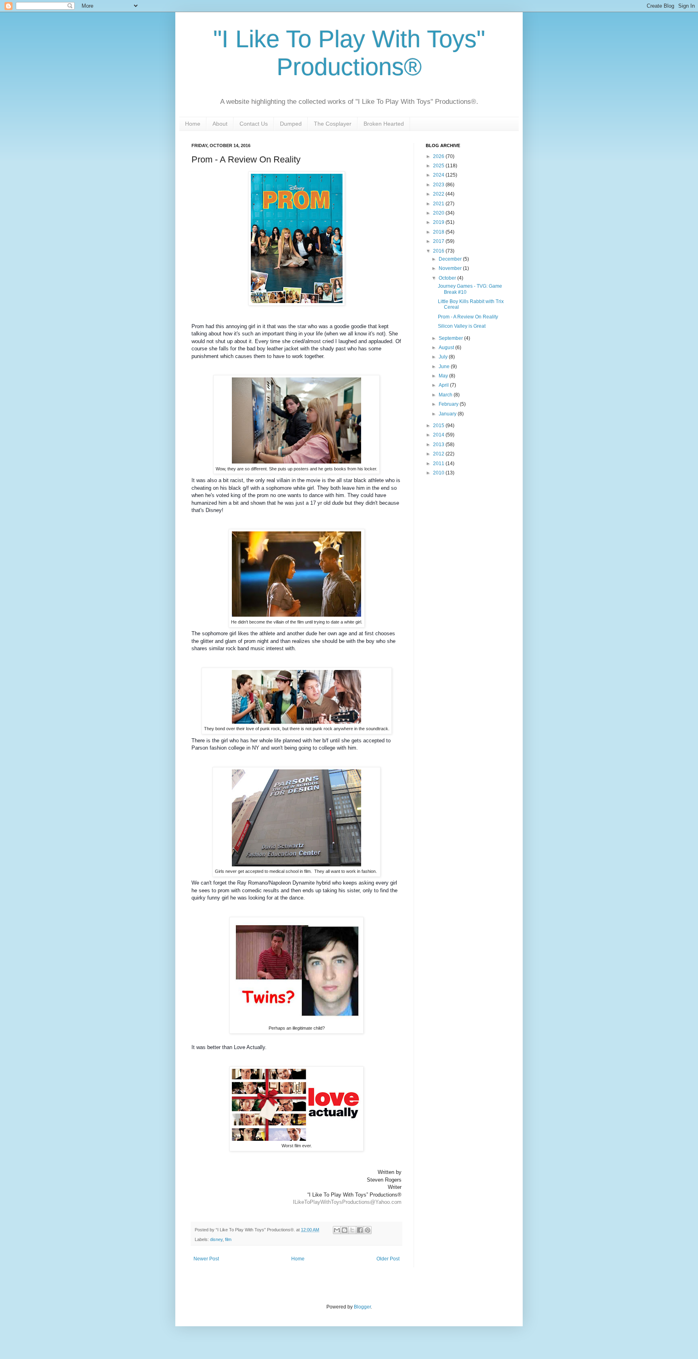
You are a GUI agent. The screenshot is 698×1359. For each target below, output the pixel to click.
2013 (439, 444)
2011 (439, 463)
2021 (439, 203)
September (451, 338)
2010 (439, 473)
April (444, 385)
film (228, 1239)
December (451, 259)
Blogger (362, 1307)
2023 (439, 185)
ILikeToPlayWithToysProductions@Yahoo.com (347, 1202)
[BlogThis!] (345, 1230)
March (446, 395)
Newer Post (206, 1259)
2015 (439, 425)
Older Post (387, 1259)
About (219, 123)
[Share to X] (352, 1230)
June (445, 366)
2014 (439, 435)
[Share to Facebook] (360, 1230)
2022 (439, 194)
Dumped (291, 123)
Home (192, 123)
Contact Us (254, 123)
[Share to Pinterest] (368, 1230)
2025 (439, 166)
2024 (439, 175)
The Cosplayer (332, 123)
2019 (439, 222)
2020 (439, 213)
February (449, 404)
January (448, 414)
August (447, 347)
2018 (439, 232)
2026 (439, 156)
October (448, 278)
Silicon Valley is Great (462, 326)
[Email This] (337, 1230)
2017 (439, 241)
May (444, 376)
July (444, 357)
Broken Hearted (384, 123)
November (451, 268)
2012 (439, 454)
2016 (439, 251)
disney (216, 1239)
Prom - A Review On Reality (468, 317)
